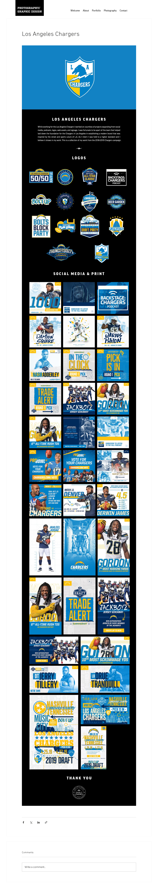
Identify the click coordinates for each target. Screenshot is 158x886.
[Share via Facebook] (23, 822)
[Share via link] (46, 822)
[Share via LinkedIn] (38, 822)
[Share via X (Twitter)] (30, 822)
